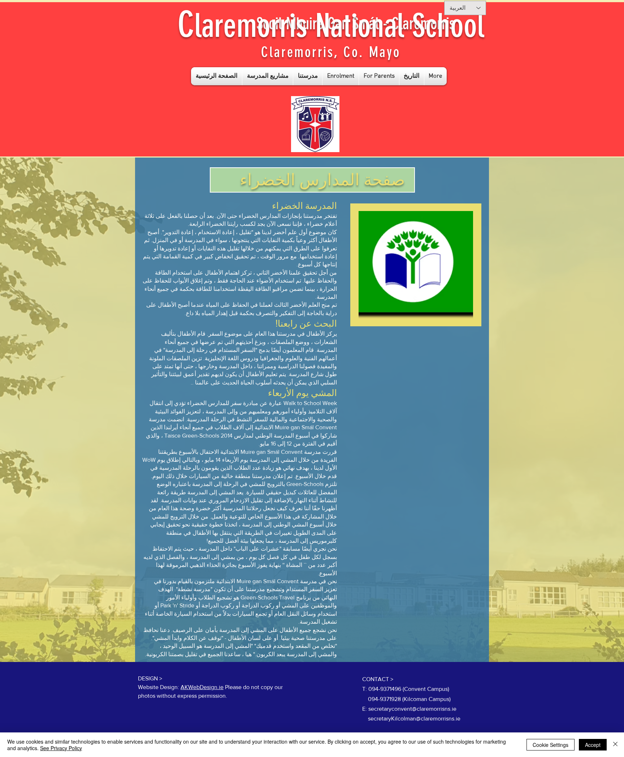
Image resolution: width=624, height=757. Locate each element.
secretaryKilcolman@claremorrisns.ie (414, 718)
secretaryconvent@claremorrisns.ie (412, 709)
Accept (593, 744)
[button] (267, 76)
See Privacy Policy (61, 748)
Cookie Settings (550, 744)
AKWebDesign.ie (202, 687)
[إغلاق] (615, 744)
